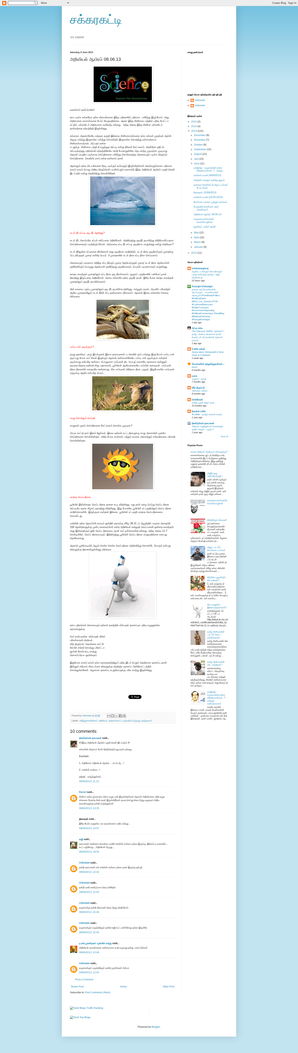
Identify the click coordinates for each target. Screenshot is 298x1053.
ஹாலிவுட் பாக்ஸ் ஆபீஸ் (205, 226)
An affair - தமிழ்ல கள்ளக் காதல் (207, 414)
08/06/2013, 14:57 (89, 828)
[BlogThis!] (113, 716)
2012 (194, 252)
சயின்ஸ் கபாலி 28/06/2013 (207, 175)
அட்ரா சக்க (197, 328)
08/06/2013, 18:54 (89, 851)
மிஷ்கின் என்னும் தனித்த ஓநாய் (209, 180)
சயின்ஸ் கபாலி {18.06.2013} (208, 197)
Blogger (155, 1026)
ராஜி (81, 839)
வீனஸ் (194, 367)
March (198, 242)
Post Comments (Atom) (97, 992)
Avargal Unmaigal (202, 286)
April (197, 237)
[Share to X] (117, 716)
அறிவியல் (103, 720)
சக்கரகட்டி (96, 19)
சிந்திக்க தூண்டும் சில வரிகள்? (216, 579)
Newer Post (77, 986)
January (199, 247)
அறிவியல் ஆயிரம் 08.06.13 (207, 214)
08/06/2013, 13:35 (89, 808)
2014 (194, 126)
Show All (224, 437)
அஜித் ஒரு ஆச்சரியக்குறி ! (214, 475)
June (197, 163)
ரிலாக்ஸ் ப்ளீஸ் (199, 411)
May (196, 232)
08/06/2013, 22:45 (89, 932)
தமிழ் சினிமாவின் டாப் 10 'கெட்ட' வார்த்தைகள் (216, 634)
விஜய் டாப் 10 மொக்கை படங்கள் (216, 549)
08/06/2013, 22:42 (89, 872)
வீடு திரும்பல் (198, 387)
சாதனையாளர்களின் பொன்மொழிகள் (204, 220)
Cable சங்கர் (198, 349)
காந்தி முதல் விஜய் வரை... (204, 402)
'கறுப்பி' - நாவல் (199, 379)
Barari (82, 792)
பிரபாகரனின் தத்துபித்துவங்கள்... (208, 364)
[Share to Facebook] (120, 716)
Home (123, 986)
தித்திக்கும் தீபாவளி (217, 520)
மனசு (194, 375)
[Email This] (109, 716)
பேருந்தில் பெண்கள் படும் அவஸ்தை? (206, 208)
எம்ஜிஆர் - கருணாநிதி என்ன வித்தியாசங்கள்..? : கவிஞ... (209, 169)
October (198, 144)
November (200, 139)
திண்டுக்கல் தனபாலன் (90, 738)
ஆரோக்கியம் (114, 720)
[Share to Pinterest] (124, 716)
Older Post (168, 986)
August (198, 154)
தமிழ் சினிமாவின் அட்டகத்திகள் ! (216, 663)
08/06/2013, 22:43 (89, 892)
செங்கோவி (197, 399)
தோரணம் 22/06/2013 (205, 192)
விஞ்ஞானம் (146, 720)
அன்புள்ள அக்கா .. (200, 390)
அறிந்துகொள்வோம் (88, 720)
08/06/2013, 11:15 (89, 781)
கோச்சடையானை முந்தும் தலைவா (210, 202)
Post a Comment (84, 979)
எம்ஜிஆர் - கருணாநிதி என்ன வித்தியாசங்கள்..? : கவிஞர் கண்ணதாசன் (216, 697)
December (200, 135)
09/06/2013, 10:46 (89, 952)
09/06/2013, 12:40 (89, 972)
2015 (194, 121)
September (200, 149)
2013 (194, 131)
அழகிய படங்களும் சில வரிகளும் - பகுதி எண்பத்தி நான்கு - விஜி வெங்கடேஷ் (207, 274)
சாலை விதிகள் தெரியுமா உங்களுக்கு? (209, 451)
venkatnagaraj (200, 268)
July (196, 158)
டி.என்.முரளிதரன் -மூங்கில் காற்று (95, 943)
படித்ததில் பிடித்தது (131, 720)
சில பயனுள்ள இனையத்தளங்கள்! (216, 606)
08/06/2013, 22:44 (89, 912)
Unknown (84, 862)
